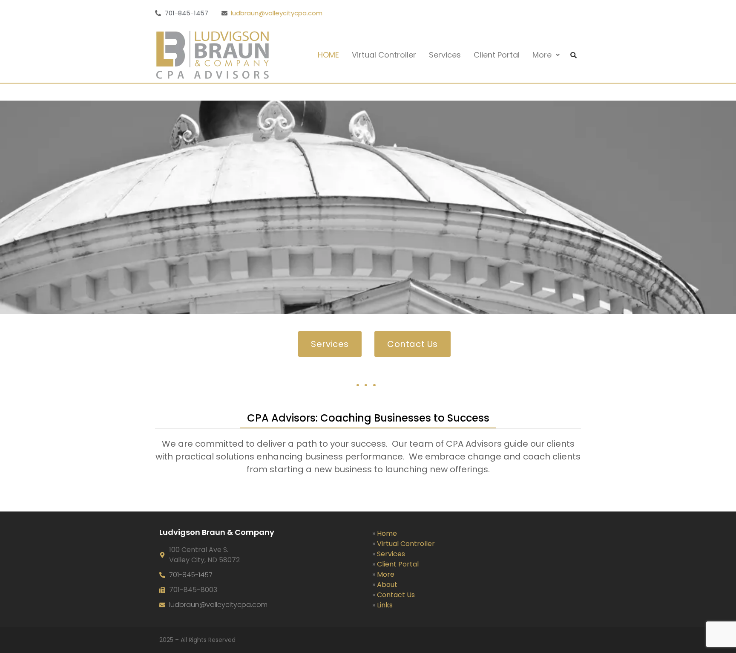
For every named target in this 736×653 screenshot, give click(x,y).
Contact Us (396, 595)
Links (385, 605)
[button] (546, 55)
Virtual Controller (384, 54)
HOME (328, 54)
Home (387, 533)
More (542, 54)
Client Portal (497, 54)
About (387, 584)
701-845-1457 (191, 575)
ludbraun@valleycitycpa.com (276, 13)
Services (445, 54)
